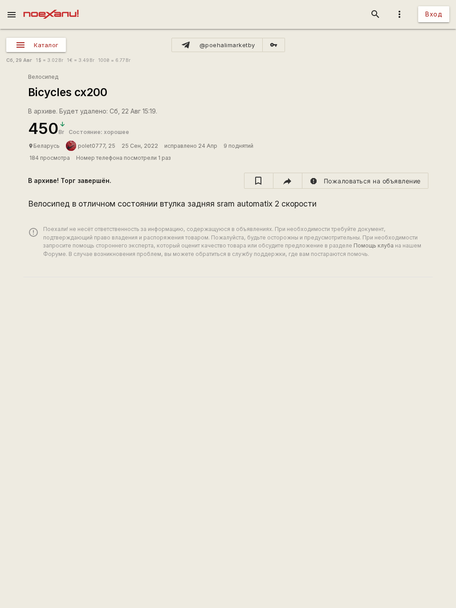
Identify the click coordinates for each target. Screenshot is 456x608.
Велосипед (43, 76)
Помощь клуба (374, 245)
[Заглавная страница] (51, 6)
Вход (433, 14)
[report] (365, 181)
